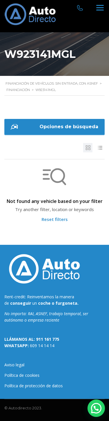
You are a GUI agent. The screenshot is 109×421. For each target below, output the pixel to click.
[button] (96, 408)
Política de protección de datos (33, 385)
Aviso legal (14, 365)
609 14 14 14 (42, 345)
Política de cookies (22, 375)
